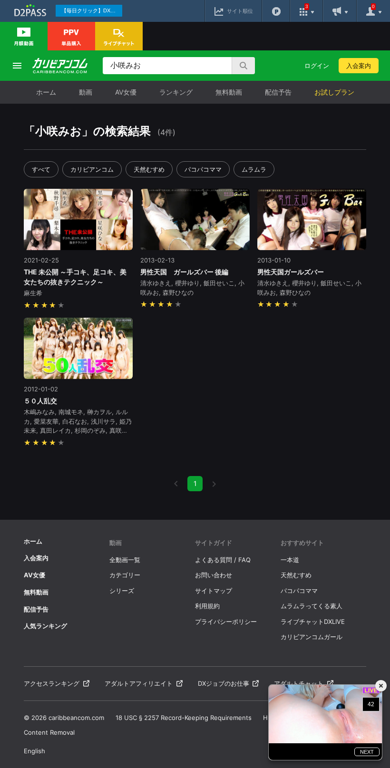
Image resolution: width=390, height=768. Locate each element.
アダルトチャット (298, 683)
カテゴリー (124, 575)
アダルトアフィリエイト (139, 683)
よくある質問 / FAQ (223, 560)
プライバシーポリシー (226, 621)
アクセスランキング (51, 683)
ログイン (316, 65)
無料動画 (228, 92)
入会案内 (358, 65)
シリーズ (121, 590)
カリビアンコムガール (311, 637)
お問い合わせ (213, 575)
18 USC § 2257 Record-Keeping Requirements (184, 717)
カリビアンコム (92, 169)
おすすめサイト (302, 542)
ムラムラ (254, 169)
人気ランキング (45, 626)
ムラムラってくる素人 (311, 606)
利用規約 (207, 606)
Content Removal (49, 732)
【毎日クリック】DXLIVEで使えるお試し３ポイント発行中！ (91, 10)
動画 (85, 92)
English (34, 751)
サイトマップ (213, 590)
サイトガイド (213, 542)
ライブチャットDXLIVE (313, 621)
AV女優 (125, 92)
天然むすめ (149, 169)
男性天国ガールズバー (290, 272)
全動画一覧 (124, 560)
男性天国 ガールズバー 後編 (184, 272)
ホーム (46, 92)
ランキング (176, 92)
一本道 (290, 560)
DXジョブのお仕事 (223, 683)
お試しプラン (334, 92)
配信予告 (278, 92)
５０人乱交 (40, 401)
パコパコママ (203, 169)
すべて (41, 169)
